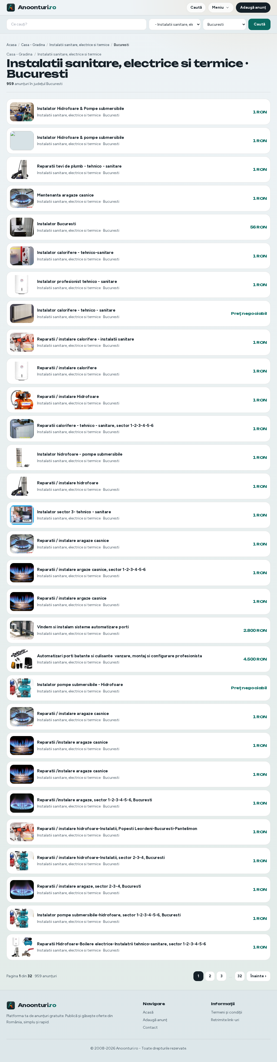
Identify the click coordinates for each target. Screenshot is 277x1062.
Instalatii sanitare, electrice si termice (79, 45)
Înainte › (258, 976)
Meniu (218, 7)
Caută (196, 7)
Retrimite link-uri (225, 1020)
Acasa (11, 45)
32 (240, 976)
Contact (150, 1027)
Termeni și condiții (226, 1012)
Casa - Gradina (33, 45)
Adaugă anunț (253, 7)
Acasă (148, 1012)
